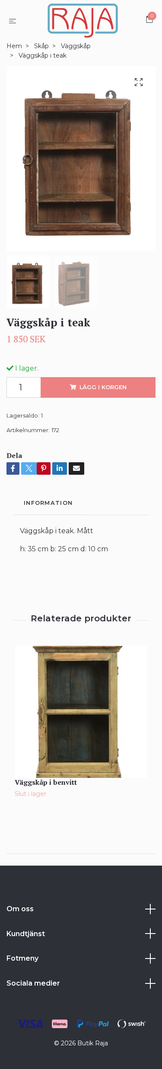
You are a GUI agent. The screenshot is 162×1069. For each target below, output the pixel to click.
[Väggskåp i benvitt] (81, 712)
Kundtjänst (25, 934)
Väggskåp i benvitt (46, 782)
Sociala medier (33, 983)
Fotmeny (22, 958)
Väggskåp (76, 46)
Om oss (20, 909)
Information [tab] (48, 503)
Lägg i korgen (103, 387)
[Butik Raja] (83, 20)
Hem (14, 46)
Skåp (41, 46)
